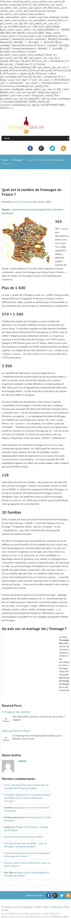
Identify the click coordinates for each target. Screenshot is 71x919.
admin (16, 201)
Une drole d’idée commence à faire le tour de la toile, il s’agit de (33, 715)
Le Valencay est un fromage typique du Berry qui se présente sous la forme (32, 734)
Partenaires (56, 907)
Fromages (17, 160)
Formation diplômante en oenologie (22, 794)
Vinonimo (9, 862)
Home (4, 160)
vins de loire (10, 843)
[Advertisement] (36, 183)
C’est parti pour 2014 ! (31, 836)
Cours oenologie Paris (15, 785)
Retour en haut (60, 916)
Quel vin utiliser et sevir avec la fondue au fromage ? (27, 797)
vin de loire (10, 836)
